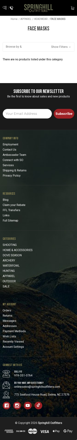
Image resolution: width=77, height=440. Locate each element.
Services (8, 165)
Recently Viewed (13, 341)
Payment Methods (14, 331)
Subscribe (64, 114)
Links (6, 215)
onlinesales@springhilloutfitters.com (37, 386)
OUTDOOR (9, 281)
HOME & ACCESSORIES (18, 250)
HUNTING (9, 271)
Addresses (10, 326)
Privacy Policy (12, 175)
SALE (6, 286)
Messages (9, 321)
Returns (7, 315)
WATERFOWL (11, 265)
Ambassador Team (14, 155)
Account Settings (13, 346)
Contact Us (9, 149)
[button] (38, 47)
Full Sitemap (10, 220)
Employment (10, 144)
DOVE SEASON (12, 255)
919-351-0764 (23, 375)
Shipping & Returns (15, 170)
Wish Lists (9, 336)
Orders (7, 310)
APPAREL (9, 276)
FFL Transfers (11, 210)
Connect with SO (13, 160)
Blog (5, 199)
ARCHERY (9, 260)
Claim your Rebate (14, 205)
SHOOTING (10, 245)
